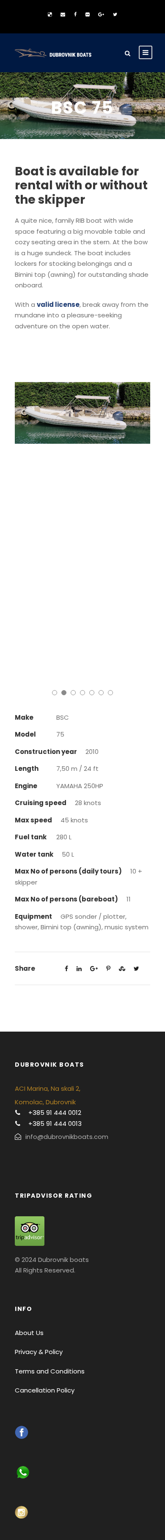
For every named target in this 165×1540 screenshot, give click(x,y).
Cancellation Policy (44, 1390)
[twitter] (115, 14)
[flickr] (87, 14)
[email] (62, 14)
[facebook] (75, 14)
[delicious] (50, 14)
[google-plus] (101, 14)
